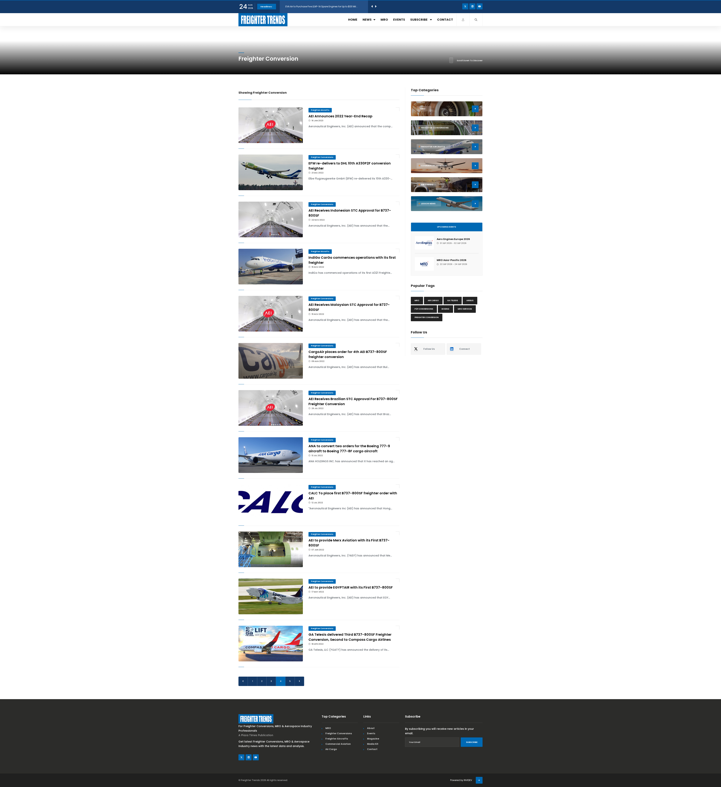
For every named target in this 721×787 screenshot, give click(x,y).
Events (399, 19)
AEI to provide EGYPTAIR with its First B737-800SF (350, 587)
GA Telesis (452, 300)
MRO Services (465, 309)
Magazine (373, 738)
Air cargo (433, 300)
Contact (445, 19)
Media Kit (372, 744)
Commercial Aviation (338, 744)
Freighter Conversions (322, 157)
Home (352, 19)
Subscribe (419, 19)
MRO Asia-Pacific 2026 (451, 260)
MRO (384, 19)
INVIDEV (468, 780)
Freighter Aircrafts (320, 110)
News (367, 19)
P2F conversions (424, 309)
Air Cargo (331, 749)
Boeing (445, 309)
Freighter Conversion (427, 317)
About (371, 728)
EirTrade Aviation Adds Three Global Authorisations (314, 6)
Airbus (470, 300)
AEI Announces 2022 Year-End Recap (340, 116)
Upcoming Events (446, 226)
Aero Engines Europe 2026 (453, 239)
